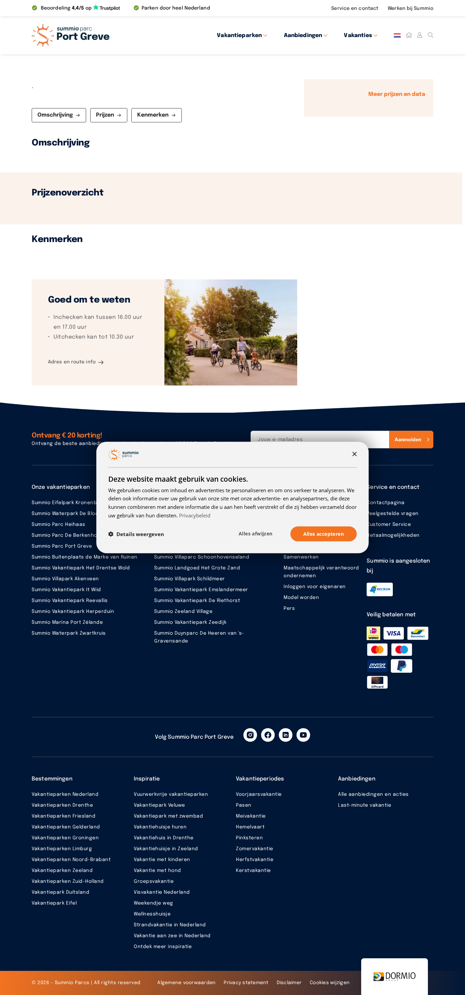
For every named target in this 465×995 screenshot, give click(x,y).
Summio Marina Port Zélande (67, 622)
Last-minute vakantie (364, 805)
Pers (289, 608)
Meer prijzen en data (396, 94)
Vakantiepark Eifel (54, 903)
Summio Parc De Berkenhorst (68, 535)
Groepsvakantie (154, 881)
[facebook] (268, 735)
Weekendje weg (153, 903)
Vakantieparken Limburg (62, 848)
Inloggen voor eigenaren (315, 586)
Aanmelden (408, 439)
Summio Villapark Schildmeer (189, 579)
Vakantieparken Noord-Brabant (71, 859)
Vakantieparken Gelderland (66, 827)
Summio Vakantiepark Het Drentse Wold (81, 568)
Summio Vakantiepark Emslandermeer (201, 589)
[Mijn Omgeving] (419, 35)
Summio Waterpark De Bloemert (71, 513)
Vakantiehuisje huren (160, 827)
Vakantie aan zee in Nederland (172, 935)
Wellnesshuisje (152, 914)
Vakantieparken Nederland (65, 794)
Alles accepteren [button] (323, 533)
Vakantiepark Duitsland (60, 892)
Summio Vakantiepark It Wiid (66, 589)
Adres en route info (72, 362)
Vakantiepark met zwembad (168, 816)
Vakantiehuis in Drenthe (164, 838)
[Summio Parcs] (93, 35)
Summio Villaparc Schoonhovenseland (201, 557)
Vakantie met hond (157, 870)
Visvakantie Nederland (162, 892)
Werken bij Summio (410, 8)
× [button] (354, 454)
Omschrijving (55, 115)
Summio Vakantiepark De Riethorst (197, 600)
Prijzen (105, 115)
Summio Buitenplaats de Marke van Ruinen (85, 557)
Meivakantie (251, 816)
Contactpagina (386, 502)
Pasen (244, 805)
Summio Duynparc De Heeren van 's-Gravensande (199, 637)
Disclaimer (289, 982)
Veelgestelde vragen (393, 513)
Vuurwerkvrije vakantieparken (171, 794)
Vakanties (358, 35)
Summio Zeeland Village (183, 611)
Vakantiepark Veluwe (159, 805)
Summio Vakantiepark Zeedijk (190, 622)
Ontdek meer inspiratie (163, 946)
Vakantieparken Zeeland (62, 870)
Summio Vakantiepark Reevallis (70, 600)
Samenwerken (301, 557)
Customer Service (389, 524)
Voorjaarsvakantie (259, 794)
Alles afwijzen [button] (256, 533)
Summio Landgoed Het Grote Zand (197, 568)
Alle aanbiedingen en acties (373, 794)
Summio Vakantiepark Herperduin (73, 611)
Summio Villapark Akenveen (65, 579)
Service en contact (355, 8)
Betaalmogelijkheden (393, 535)
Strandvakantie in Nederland (170, 925)
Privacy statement (246, 982)
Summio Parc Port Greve (62, 546)
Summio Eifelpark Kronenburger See (77, 502)
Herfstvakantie (254, 859)
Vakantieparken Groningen (65, 838)
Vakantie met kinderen (162, 859)
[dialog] (232, 497)
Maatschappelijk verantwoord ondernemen (321, 572)
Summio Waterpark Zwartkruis (69, 633)
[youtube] (303, 735)
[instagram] (250, 735)
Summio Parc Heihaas (58, 524)
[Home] (409, 35)
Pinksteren (249, 838)
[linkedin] (285, 735)
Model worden (301, 597)
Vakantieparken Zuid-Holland (68, 881)
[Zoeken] (430, 35)
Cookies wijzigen (330, 982)
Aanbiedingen (303, 35)
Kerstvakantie (253, 870)
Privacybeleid (194, 515)
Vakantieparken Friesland (63, 816)
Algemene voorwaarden (186, 982)
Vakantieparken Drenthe (62, 805)
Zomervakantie (254, 848)
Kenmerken (153, 115)
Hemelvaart (250, 827)
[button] (136, 534)
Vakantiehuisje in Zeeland (166, 848)
